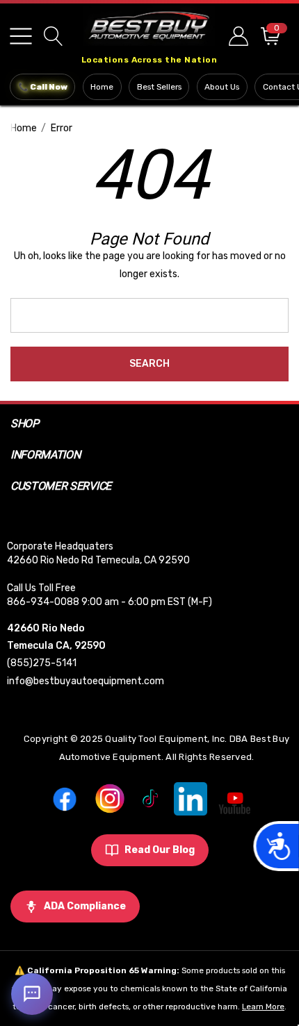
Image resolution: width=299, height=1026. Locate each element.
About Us (221, 87)
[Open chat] (32, 994)
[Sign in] (237, 35)
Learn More (263, 1006)
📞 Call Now (42, 87)
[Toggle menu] (21, 36)
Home (101, 87)
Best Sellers (159, 87)
